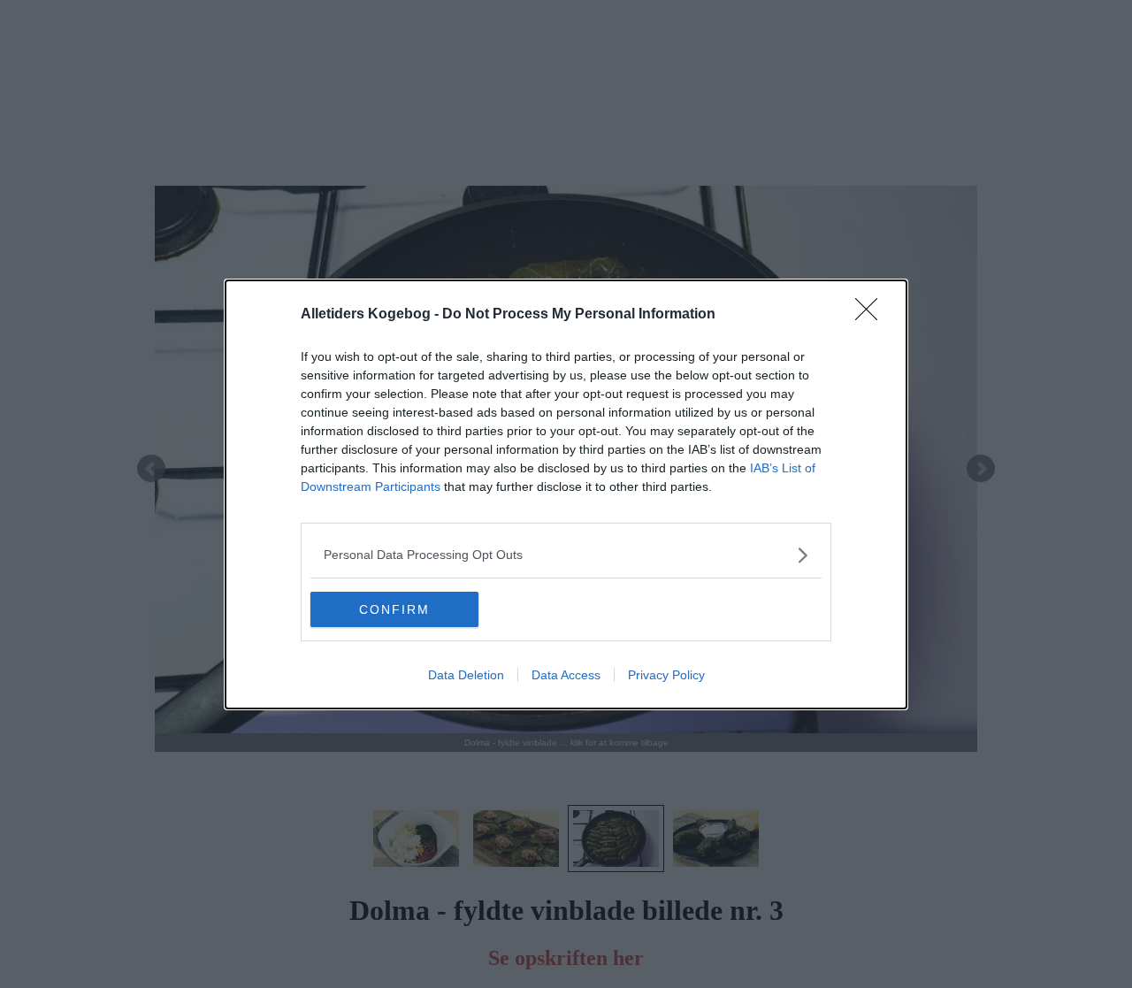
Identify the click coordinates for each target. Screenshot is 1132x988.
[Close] (872, 315)
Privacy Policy (666, 675)
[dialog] (566, 494)
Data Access (566, 675)
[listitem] (566, 555)
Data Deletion (466, 675)
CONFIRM (394, 609)
